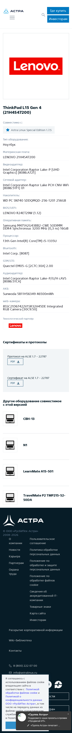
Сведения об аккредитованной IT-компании (44, 596)
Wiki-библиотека (20, 640)
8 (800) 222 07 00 (25, 665)
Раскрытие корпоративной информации (36, 630)
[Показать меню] (12, 17)
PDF (13, 361)
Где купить (58, 10)
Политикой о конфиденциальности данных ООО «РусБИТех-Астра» (24, 700)
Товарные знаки (40, 606)
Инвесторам (58, 19)
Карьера (14, 556)
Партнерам (16, 562)
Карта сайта (38, 613)
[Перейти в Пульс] (58, 684)
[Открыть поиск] (43, 15)
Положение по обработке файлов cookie (42, 580)
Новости (14, 549)
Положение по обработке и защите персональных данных (45, 565)
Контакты (15, 650)
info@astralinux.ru (25, 672)
